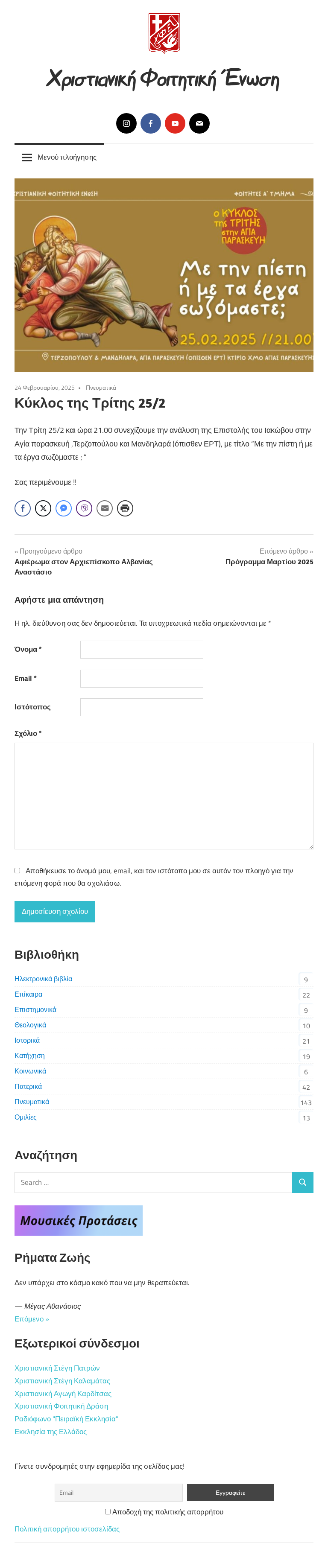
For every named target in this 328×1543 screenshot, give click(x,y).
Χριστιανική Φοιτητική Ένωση (164, 75)
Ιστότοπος (33, 706)
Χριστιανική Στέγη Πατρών (57, 1368)
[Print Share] (125, 508)
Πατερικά (28, 1086)
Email (26, 678)
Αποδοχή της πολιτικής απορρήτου (167, 1511)
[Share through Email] (105, 508)
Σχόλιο (28, 733)
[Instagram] (126, 123)
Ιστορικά (27, 1040)
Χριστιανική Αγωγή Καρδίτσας (63, 1393)
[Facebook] (151, 123)
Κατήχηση (30, 1055)
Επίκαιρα (28, 994)
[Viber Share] (84, 508)
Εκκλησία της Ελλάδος (51, 1431)
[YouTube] (175, 123)
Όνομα (28, 649)
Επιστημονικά (35, 1009)
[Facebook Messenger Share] (64, 508)
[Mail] (199, 123)
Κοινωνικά (30, 1071)
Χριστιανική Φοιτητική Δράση (61, 1406)
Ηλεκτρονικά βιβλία (43, 979)
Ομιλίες (26, 1117)
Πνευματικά (101, 387)
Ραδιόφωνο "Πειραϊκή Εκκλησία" (66, 1418)
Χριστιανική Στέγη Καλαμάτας (62, 1380)
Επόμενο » (32, 1318)
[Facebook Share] (23, 508)
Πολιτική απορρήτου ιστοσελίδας (67, 1528)
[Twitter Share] (43, 508)
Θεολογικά (30, 1025)
